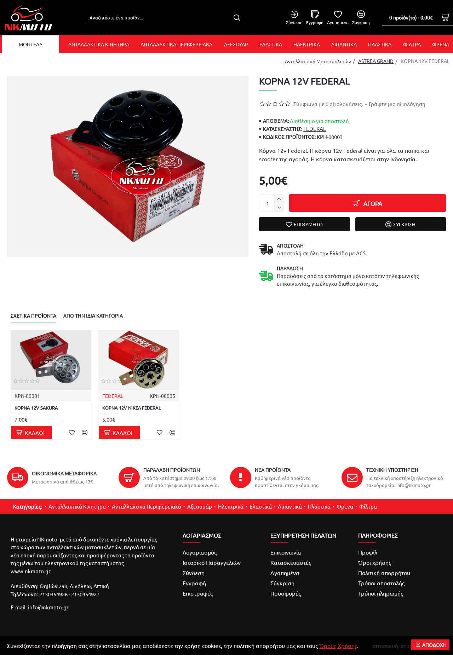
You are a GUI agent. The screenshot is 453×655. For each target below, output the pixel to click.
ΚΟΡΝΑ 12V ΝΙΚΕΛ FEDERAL (131, 408)
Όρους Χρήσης (338, 645)
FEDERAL (314, 128)
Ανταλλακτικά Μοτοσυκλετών (318, 61)
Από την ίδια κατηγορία (93, 316)
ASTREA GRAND (376, 61)
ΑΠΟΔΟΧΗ (434, 645)
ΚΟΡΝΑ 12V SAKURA (36, 408)
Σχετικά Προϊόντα (33, 316)
